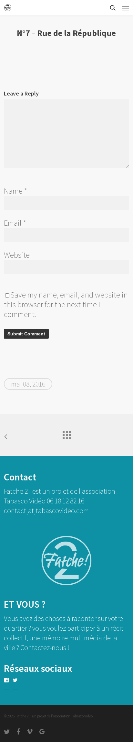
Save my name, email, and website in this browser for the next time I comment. (66, 304)
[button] (125, 8)
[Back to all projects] (66, 433)
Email (15, 223)
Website (17, 255)
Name (15, 191)
